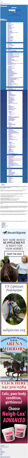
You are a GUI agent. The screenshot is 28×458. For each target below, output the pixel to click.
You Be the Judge (10, 66)
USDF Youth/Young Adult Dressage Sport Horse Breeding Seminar (15, 63)
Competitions (9, 49)
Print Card (9, 92)
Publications (9, 177)
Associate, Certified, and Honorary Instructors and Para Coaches (15, 77)
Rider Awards (10, 123)
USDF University (10, 64)
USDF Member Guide (11, 178)
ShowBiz (9, 137)
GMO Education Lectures (11, 72)
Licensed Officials (10, 161)
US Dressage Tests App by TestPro (12, 88)
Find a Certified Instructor (11, 45)
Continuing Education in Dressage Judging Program (14, 53)
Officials (9, 33)
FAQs (8, 41)
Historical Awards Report (12, 114)
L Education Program (10, 159)
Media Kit (3, 226)
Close (1, 4)
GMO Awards (10, 171)
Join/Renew (1, 453)
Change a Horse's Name (11, 99)
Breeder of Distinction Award (11, 124)
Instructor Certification (10, 76)
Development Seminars (11, 156)
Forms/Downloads (2, 451)
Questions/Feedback (2, 452)
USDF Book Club (10, 67)
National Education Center (11, 24)
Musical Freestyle (10, 133)
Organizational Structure (10, 37)
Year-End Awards (10, 111)
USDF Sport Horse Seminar (11, 57)
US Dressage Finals (10, 129)
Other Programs (9, 58)
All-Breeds (10, 112)
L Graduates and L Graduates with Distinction (13, 32)
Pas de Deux (9, 134)
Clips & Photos (3, 224)
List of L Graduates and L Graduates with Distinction (14, 165)
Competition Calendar (10, 149)
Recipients (10, 148)
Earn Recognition (10, 70)
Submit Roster (10, 170)
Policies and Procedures (10, 36)
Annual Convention (10, 38)
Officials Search (10, 136)
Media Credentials (10, 180)
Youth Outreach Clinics (10, 62)
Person (9, 91)
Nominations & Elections (10, 39)
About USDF (9, 22)
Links (2, 227)
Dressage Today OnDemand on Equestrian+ (13, 73)
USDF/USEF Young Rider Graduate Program (13, 60)
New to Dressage (10, 43)
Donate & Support (18, 15)
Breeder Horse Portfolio (11, 100)
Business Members (10, 30)
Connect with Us (9, 15)
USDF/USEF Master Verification (12, 95)
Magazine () (11, 27)
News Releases (10, 182)
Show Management (10, 135)
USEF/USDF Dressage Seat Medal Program (13, 132)
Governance (9, 34)
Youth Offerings (9, 47)
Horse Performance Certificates (12, 146)
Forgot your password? (18, 10)
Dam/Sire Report (10, 101)
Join (8, 46)
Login (14, 7)
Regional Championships (11, 130)
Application (10, 125)
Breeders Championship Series (11, 131)
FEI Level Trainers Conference (11, 59)
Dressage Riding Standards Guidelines (12, 78)
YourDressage (10, 179)
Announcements (4, 223)
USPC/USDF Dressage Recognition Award (13, 117)
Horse (9, 96)
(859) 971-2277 (3, 445)
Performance (9, 141)
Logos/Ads (9, 181)
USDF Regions (9, 26)
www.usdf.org (17, 221)
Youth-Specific (9, 61)
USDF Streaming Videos (10, 89)
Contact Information (10, 28)
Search (10, 113)
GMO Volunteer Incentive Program (12, 108)
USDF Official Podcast (10, 80)
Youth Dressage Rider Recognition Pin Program (13, 116)
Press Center (3, 184)
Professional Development (11, 75)
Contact (1, 454)
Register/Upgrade (10, 97)
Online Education (10, 69)
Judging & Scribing (10, 44)
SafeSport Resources (10, 85)
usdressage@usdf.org (21, 221)
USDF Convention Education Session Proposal (13, 84)
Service (9, 105)
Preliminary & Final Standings (12, 143)
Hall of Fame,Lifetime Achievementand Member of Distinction (11, 106)
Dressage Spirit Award (11, 120)
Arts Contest (9, 122)
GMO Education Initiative (11, 71)
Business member (15, 11)
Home (2, 183)
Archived (10, 144)
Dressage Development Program (11, 74)
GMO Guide (9, 169)
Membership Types (10, 25)
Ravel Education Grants (11, 118)
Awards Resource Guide (11, 102)
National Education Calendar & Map (12, 50)
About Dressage (9, 23)
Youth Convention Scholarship (11, 119)
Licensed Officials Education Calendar (12, 83)
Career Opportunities (10, 40)
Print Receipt (9, 93)
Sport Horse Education (10, 55)
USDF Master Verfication (11, 94)
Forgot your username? (18, 9)
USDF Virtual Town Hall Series (11, 68)
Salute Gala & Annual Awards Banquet (12, 103)
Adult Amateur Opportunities (11, 81)
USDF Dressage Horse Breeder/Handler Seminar (13, 56)
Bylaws (8, 35)
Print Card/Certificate (10, 98)
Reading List (9, 158)
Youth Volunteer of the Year (11, 109)
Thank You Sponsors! (13, 15)
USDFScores (9, 150)
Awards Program (10, 138)
